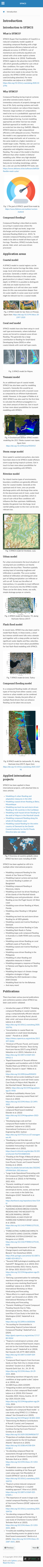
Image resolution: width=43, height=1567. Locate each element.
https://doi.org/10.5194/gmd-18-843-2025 (23, 1418)
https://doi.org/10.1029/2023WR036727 (22, 1434)
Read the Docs (9, 1563)
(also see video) (20, 832)
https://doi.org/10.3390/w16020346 (20, 1322)
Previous (10, 1548)
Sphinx (14, 1561)
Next (35, 1548)
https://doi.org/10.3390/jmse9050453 (21, 446)
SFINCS (23, 3)
